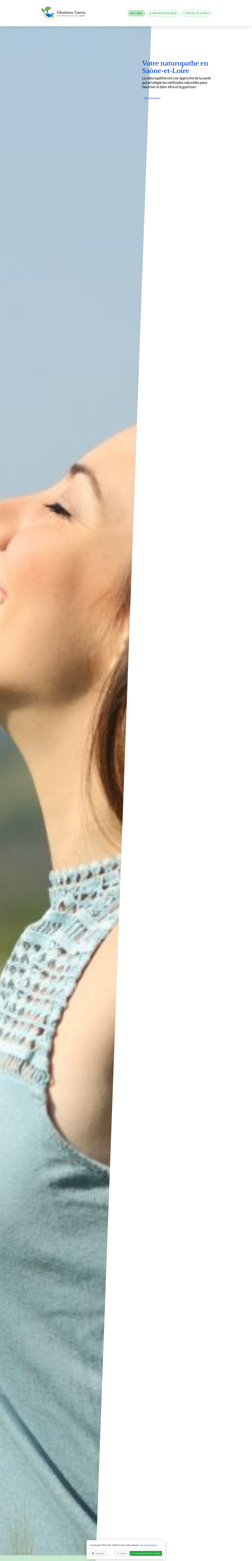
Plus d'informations (152, 98)
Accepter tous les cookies (147, 1553)
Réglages (99, 1553)
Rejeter (124, 1553)
